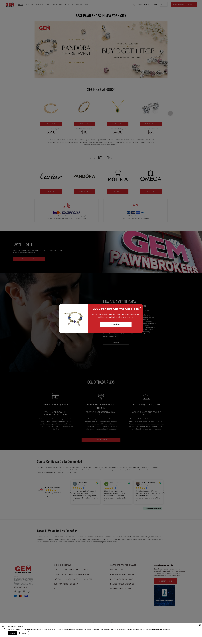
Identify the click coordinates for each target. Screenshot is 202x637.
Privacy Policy (165, 629)
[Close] (200, 625)
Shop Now (115, 324)
